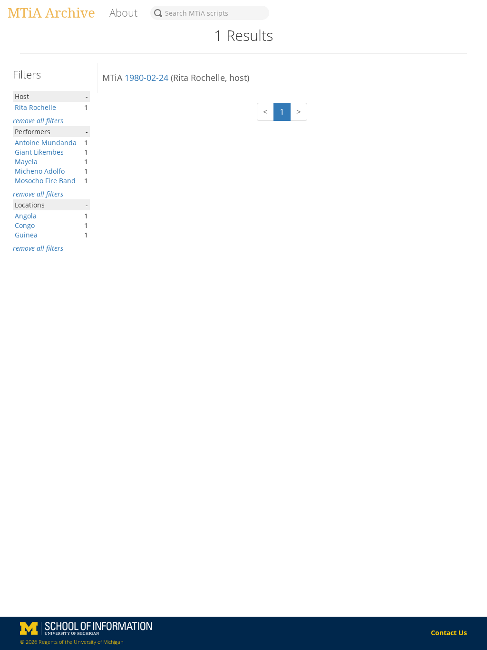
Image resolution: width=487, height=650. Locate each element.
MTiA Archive (51, 12)
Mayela (26, 161)
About (123, 13)
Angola (26, 215)
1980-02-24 (148, 77)
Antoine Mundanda (46, 142)
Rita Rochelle (35, 107)
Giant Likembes (39, 152)
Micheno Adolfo (40, 171)
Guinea (26, 234)
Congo (25, 225)
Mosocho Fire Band (45, 180)
